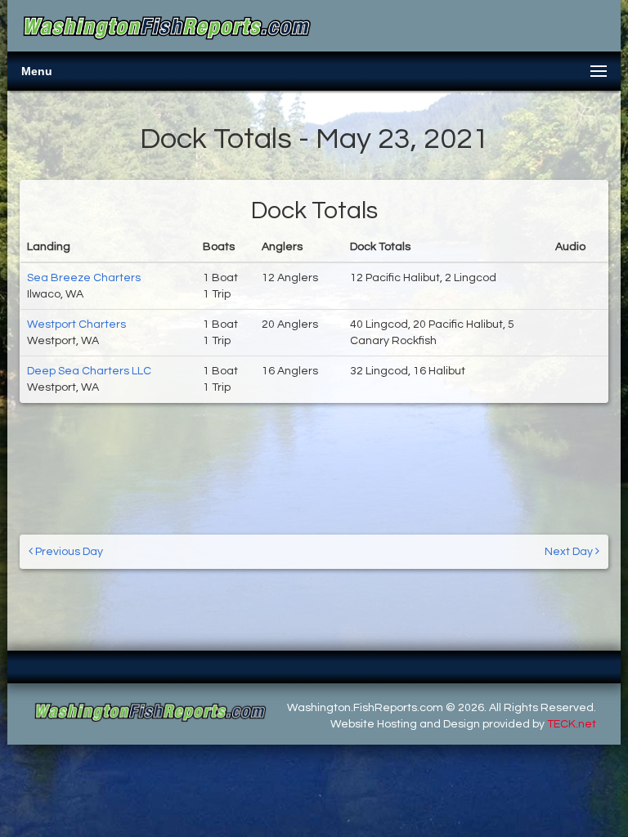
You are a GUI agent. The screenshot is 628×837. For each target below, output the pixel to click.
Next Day (570, 551)
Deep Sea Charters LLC (89, 371)
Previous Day (68, 551)
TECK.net (571, 724)
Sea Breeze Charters (84, 278)
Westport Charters (76, 324)
